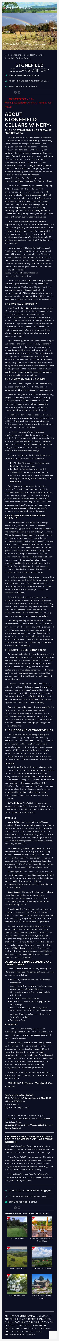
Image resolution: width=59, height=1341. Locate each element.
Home (8, 55)
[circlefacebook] (15, 92)
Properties (18, 55)
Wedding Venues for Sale (17, 8)
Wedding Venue (34, 55)
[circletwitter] (19, 92)
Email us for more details (23, 87)
